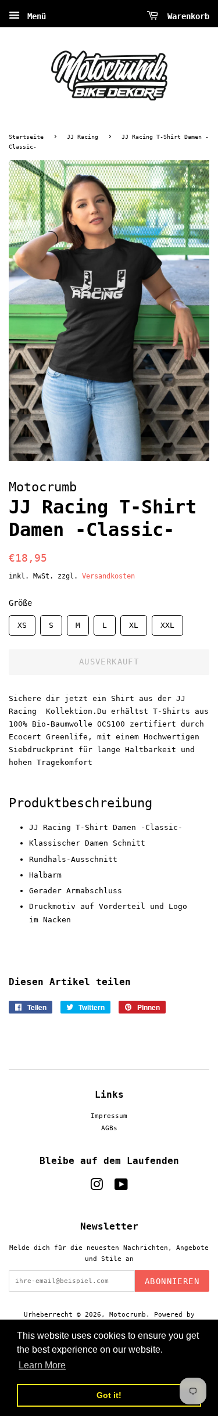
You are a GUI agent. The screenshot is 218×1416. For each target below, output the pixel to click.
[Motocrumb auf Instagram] (96, 1187)
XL (133, 622)
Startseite (26, 137)
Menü (34, 16)
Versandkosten (108, 576)
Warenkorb (186, 16)
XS (22, 622)
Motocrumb (127, 1314)
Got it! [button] (109, 1395)
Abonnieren (172, 1281)
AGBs (109, 1128)
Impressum (109, 1116)
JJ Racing (82, 137)
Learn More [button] (42, 1365)
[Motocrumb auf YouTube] (121, 1187)
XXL (167, 622)
